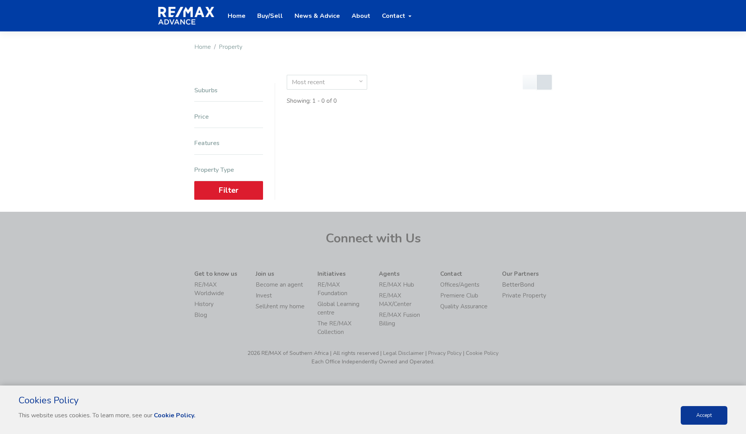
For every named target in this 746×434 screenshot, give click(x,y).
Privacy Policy (445, 353)
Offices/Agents (459, 285)
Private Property (524, 295)
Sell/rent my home (280, 306)
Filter (228, 190)
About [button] (361, 16)
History (204, 304)
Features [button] (207, 143)
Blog (200, 315)
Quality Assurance (464, 306)
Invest (264, 295)
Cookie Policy (482, 353)
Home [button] (237, 16)
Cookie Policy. (174, 415)
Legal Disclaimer (403, 353)
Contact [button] (394, 16)
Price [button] (201, 117)
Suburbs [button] (206, 90)
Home (202, 47)
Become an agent (279, 285)
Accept (704, 415)
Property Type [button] (214, 170)
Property (230, 47)
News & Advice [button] (317, 16)
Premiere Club (459, 295)
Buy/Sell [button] (270, 16)
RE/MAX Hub (396, 285)
